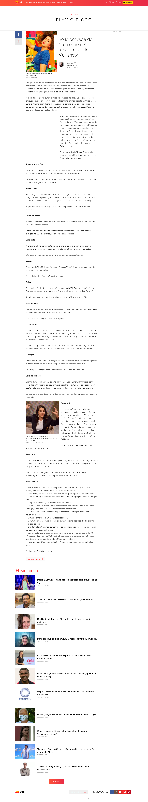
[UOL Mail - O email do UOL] (111, 2)
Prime (116, 8)
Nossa (109, 8)
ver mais (55, 781)
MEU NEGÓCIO (47, 2)
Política (44, 8)
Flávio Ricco (74, 19)
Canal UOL (103, 8)
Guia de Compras (129, 8)
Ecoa (97, 8)
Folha (63, 8)
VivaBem (89, 8)
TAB (113, 8)
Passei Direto (56, 2)
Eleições (31, 8)
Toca (121, 8)
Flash (25, 8)
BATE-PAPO (39, 2)
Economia (57, 8)
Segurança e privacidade (93, 798)
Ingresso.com (30, 2)
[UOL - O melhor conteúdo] (18, 2)
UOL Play (70, 2)
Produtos (19, 8)
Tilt (93, 8)
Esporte (69, 8)
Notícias (38, 8)
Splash (75, 8)
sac (107, 2)
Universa (82, 8)
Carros (51, 8)
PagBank (63, 2)
